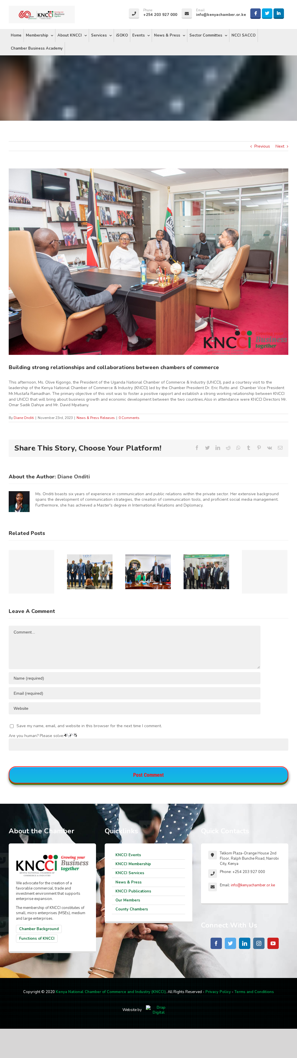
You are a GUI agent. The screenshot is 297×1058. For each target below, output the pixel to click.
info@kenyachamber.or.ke (253, 885)
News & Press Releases (96, 417)
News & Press (128, 882)
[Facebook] (216, 943)
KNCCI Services (129, 873)
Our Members (127, 900)
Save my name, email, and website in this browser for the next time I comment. (89, 726)
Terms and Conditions (254, 992)
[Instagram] (259, 943)
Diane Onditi (24, 417)
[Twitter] (230, 943)
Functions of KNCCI (37, 938)
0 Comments (129, 417)
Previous (262, 146)
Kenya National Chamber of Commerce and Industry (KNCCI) (111, 992)
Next (280, 146)
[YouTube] (273, 943)
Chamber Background (39, 929)
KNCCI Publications (133, 891)
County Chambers (131, 909)
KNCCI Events (128, 855)
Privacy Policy (218, 992)
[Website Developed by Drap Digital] (159, 1009)
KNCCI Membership (133, 864)
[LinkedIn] (244, 943)
